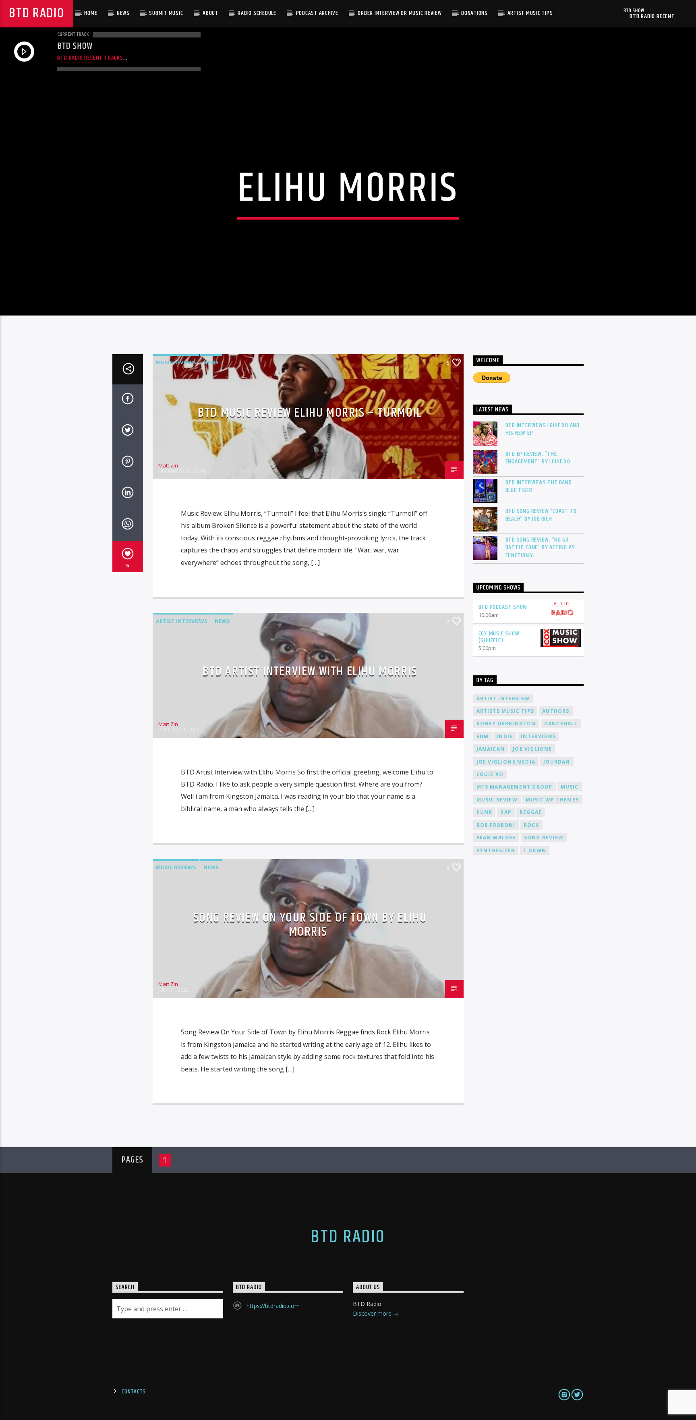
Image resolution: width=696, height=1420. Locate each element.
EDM (482, 736)
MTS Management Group (514, 786)
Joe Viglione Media (506, 761)
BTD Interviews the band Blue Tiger (538, 486)
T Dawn (534, 850)
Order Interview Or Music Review (399, 13)
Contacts (134, 1391)
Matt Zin (168, 465)
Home (90, 13)
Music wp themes (552, 799)
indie (505, 736)
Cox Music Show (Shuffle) (499, 637)
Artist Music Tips (530, 13)
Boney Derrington (506, 723)
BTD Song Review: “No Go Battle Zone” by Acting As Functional (540, 547)
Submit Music (166, 13)
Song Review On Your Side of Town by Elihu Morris (310, 925)
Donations (474, 13)
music (570, 786)
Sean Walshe (496, 837)
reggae (531, 812)
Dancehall (561, 723)
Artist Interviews (181, 621)
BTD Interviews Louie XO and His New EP (542, 429)
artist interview (503, 698)
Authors (555, 711)
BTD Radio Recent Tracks (90, 58)
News (123, 13)
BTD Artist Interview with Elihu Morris (310, 671)
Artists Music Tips (505, 711)
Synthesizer (495, 850)
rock (531, 825)
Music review (497, 799)
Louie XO (490, 774)
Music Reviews (176, 362)
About (210, 13)
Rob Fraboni (496, 825)
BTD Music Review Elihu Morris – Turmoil (310, 413)
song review (543, 837)
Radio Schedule (257, 13)
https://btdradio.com (273, 1306)
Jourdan (556, 761)
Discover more (373, 1313)
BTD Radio (36, 13)
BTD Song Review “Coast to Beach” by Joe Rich (541, 515)
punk (484, 812)
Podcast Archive (317, 13)
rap (506, 812)
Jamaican (490, 748)
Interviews (538, 736)
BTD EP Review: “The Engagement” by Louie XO (537, 457)
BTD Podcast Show (503, 607)
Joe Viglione (532, 748)
